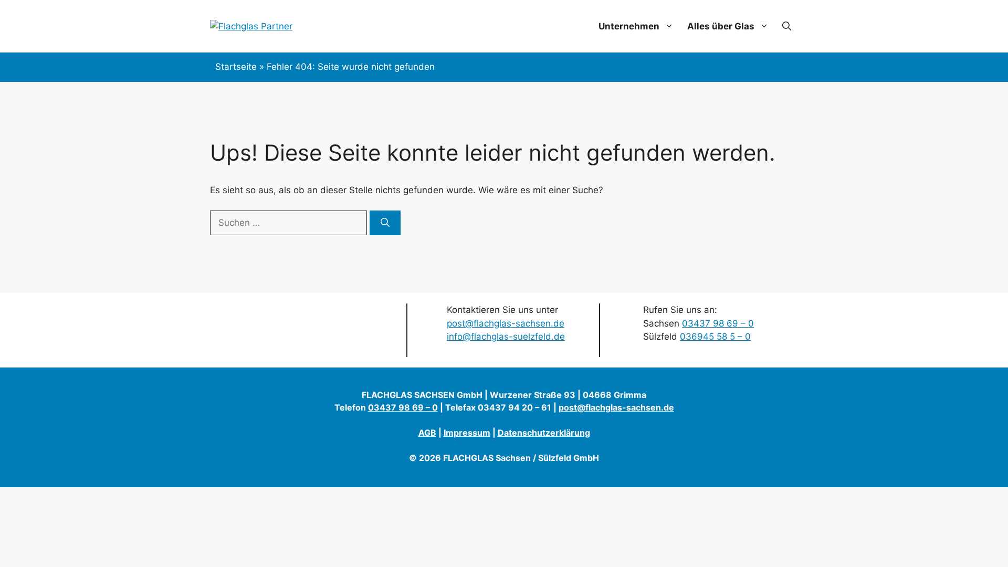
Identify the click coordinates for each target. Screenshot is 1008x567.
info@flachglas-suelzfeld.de (506, 336)
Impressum (467, 432)
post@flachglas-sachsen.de (505, 323)
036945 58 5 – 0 (715, 336)
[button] (786, 26)
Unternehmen (628, 26)
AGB (427, 432)
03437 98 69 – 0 (718, 323)
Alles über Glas (720, 26)
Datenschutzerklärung (544, 432)
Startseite (236, 66)
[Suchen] (385, 223)
